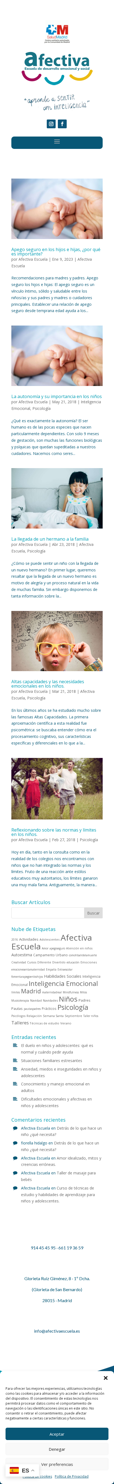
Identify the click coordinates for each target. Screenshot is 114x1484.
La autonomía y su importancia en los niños (56, 396)
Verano (65, 1023)
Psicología (41, 408)
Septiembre (73, 1016)
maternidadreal (52, 992)
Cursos (31, 962)
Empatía (51, 969)
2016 (14, 939)
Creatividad (18, 962)
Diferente (44, 962)
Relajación (34, 1016)
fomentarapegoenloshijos (27, 977)
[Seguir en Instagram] (51, 124)
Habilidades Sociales (62, 976)
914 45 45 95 (43, 1247)
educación (73, 962)
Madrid (31, 991)
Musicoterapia (20, 1000)
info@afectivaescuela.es (57, 1330)
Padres (84, 1000)
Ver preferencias (57, 1464)
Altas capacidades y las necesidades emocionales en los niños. (47, 684)
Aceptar (57, 1434)
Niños (68, 999)
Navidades (50, 1000)
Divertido (59, 962)
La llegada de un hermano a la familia (50, 539)
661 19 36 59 (70, 1247)
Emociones (89, 962)
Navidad (36, 1000)
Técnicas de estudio (44, 1023)
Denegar (57, 1449)
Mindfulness (71, 992)
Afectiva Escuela (33, 259)
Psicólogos (18, 1016)
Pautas (17, 1008)
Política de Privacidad (72, 1476)
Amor (45, 948)
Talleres (20, 1022)
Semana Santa (53, 1016)
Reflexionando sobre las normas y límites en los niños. (53, 832)
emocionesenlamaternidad (28, 969)
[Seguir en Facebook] (62, 124)
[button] (105, 1378)
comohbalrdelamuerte (83, 955)
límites (15, 992)
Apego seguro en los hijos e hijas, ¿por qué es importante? (55, 251)
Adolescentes (49, 939)
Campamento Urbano (50, 955)
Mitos (83, 992)
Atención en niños (79, 948)
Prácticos (49, 1008)
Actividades (28, 939)
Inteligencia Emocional (63, 983)
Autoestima (21, 954)
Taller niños (90, 1016)
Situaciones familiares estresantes (51, 1060)
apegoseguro (57, 948)
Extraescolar (65, 969)
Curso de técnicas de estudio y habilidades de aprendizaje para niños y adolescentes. (58, 1194)
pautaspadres (32, 1009)
